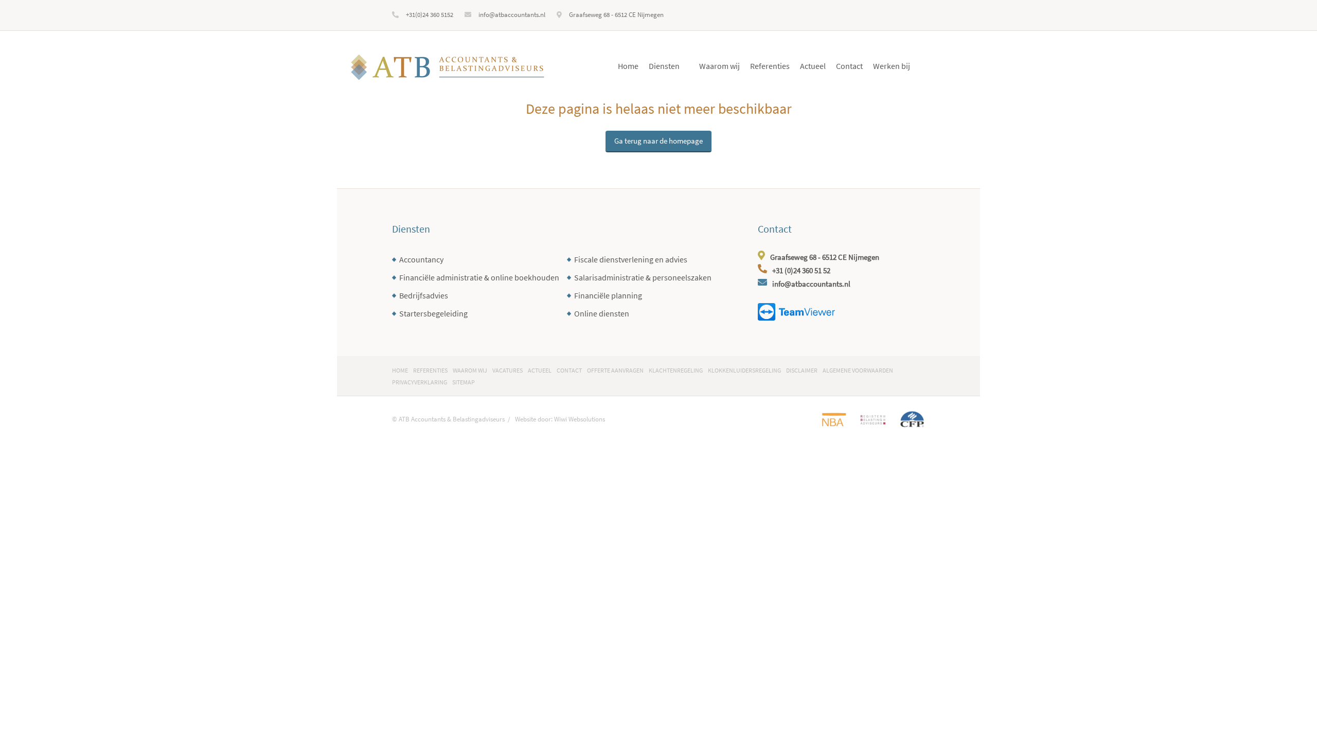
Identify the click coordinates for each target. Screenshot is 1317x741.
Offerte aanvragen (615, 370)
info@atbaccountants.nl (511, 14)
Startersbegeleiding (433, 313)
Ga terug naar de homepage (658, 141)
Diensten (664, 66)
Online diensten (601, 313)
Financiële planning (608, 295)
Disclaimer (801, 370)
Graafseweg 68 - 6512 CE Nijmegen (616, 14)
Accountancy (421, 259)
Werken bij (891, 66)
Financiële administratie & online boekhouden (479, 277)
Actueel (813, 66)
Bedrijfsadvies (423, 295)
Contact (849, 66)
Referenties (770, 66)
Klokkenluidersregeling (744, 370)
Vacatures (507, 370)
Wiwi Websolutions (579, 419)
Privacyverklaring (419, 382)
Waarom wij (719, 66)
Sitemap (463, 382)
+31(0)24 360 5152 (429, 14)
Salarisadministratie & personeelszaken (642, 277)
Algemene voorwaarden (858, 370)
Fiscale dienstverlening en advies (630, 259)
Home (628, 66)
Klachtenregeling (676, 370)
